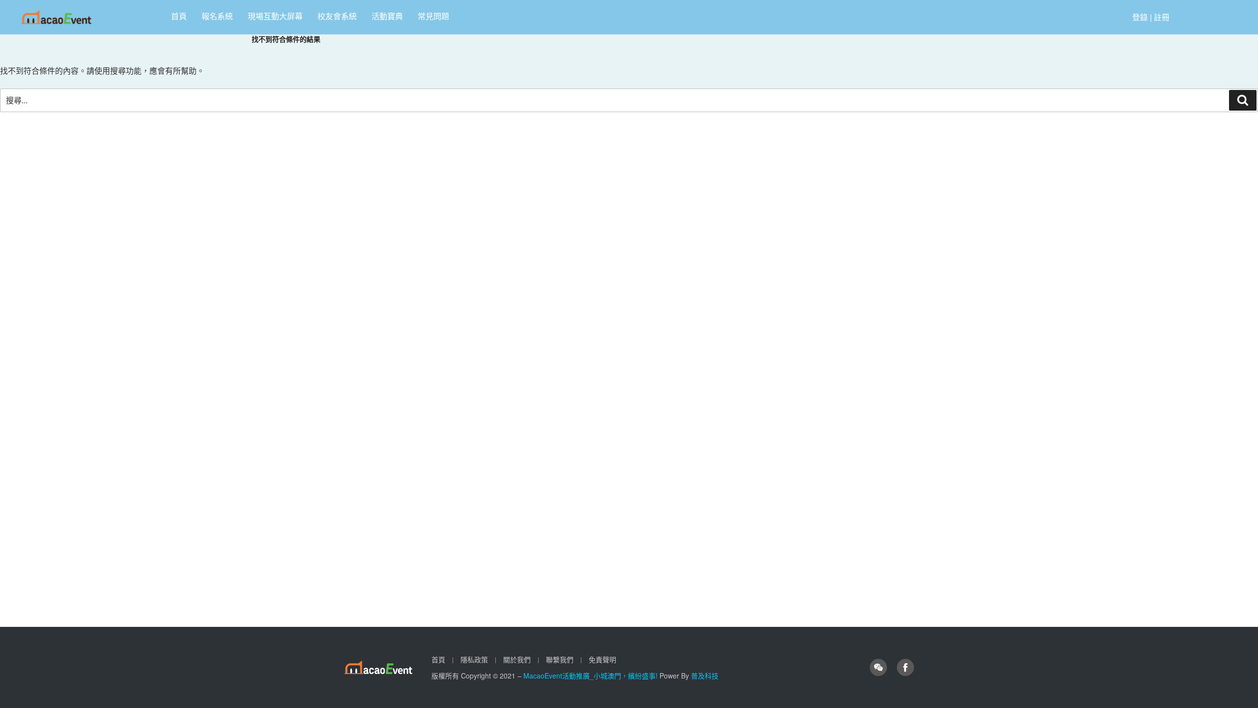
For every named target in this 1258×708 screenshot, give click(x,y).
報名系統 (217, 16)
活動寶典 (387, 16)
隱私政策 (474, 659)
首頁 (179, 16)
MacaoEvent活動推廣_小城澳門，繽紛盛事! (591, 675)
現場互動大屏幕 (275, 16)
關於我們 (517, 659)
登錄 (1140, 17)
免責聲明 (602, 659)
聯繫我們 (559, 659)
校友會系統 (337, 16)
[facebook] (905, 667)
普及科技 (704, 675)
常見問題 (433, 16)
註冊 (1162, 17)
